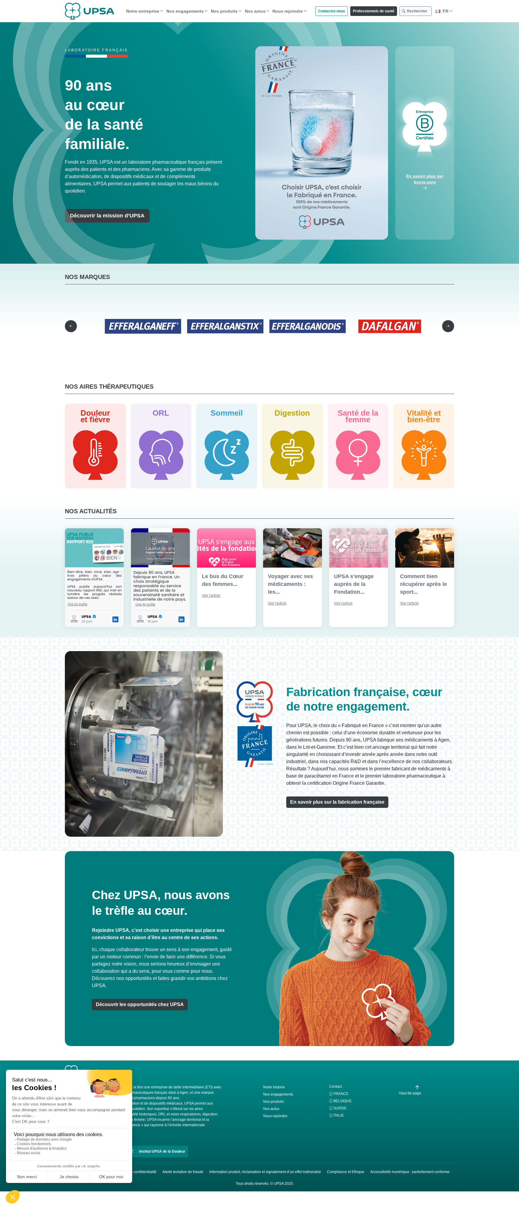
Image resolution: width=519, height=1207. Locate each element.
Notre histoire (274, 1087)
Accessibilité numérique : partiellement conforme (410, 1172)
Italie (338, 1115)
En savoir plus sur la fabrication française (337, 802)
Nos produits (224, 11)
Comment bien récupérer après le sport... (423, 584)
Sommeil (227, 412)
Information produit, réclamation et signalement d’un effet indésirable (265, 1172)
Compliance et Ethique (345, 1172)
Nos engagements (185, 11)
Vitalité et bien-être (424, 416)
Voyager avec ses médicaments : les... (290, 584)
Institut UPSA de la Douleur (161, 1151)
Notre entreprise (142, 11)
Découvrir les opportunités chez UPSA (140, 1004)
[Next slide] (448, 326)
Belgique (342, 1101)
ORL (161, 412)
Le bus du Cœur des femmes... (222, 580)
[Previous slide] (71, 326)
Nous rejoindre (287, 11)
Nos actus (255, 11)
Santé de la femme (358, 416)
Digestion (292, 412)
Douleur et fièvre (95, 416)
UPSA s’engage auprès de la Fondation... (354, 584)
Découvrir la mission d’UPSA (107, 216)
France (340, 1094)
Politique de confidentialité (134, 1172)
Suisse (340, 1108)
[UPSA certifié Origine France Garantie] (321, 143)
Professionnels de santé (373, 11)
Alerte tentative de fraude (182, 1172)
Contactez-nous (331, 11)
